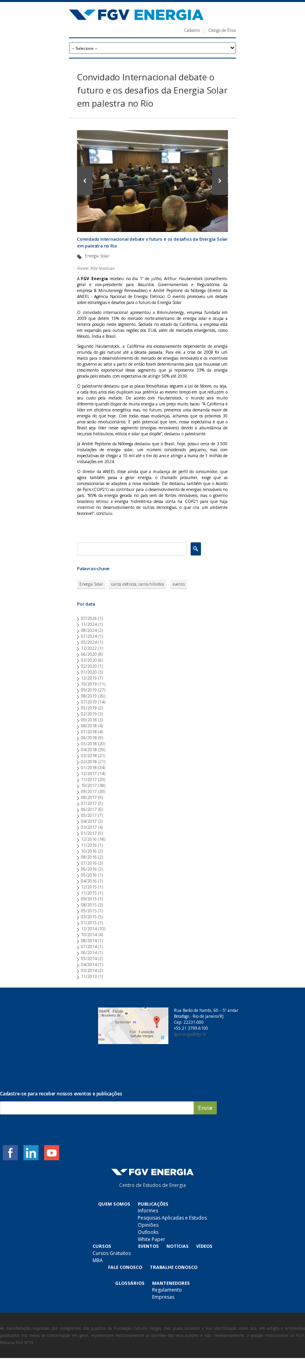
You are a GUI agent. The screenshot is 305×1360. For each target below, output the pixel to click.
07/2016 (89, 863)
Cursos (102, 1246)
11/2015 (89, 893)
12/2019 (89, 678)
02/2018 (89, 761)
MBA (98, 1260)
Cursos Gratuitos (112, 1253)
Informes (148, 1210)
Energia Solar (90, 584)
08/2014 (89, 940)
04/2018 (89, 749)
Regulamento (167, 1289)
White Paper (151, 1239)
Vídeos (204, 1246)
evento (179, 584)
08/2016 (89, 857)
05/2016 (89, 875)
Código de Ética (222, 30)
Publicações (153, 1204)
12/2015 (89, 887)
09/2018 (89, 720)
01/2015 (89, 923)
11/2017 (89, 779)
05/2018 (89, 743)
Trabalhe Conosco (173, 1267)
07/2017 (89, 803)
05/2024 (89, 642)
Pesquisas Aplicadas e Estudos (172, 1217)
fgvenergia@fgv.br (190, 1034)
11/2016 (89, 845)
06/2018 (89, 737)
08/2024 (89, 630)
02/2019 (89, 714)
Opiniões (148, 1225)
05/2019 (89, 708)
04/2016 (89, 881)
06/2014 (89, 952)
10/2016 (89, 851)
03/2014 (89, 970)
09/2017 (89, 791)
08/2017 (89, 797)
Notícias (177, 1246)
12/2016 (89, 839)
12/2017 (89, 773)
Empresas (163, 1297)
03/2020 (89, 660)
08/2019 (89, 696)
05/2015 (89, 911)
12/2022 (89, 648)
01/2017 (89, 833)
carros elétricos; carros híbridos (137, 584)
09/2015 (89, 899)
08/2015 (89, 905)
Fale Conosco (125, 1267)
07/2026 (89, 618)
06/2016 (89, 869)
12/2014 (89, 928)
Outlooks (148, 1232)
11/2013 (89, 976)
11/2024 (89, 624)
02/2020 (89, 666)
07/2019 (89, 702)
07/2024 (89, 636)
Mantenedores (171, 1283)
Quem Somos (114, 1204)
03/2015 (89, 917)
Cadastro (192, 30)
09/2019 (89, 690)
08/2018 (89, 726)
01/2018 (89, 767)
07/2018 (89, 732)
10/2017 (89, 785)
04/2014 (89, 964)
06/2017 (89, 809)
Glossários (130, 1283)
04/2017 (89, 821)
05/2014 (89, 958)
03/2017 (89, 827)
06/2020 (89, 654)
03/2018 (89, 755)
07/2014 (89, 946)
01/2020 (89, 672)
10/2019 (89, 684)
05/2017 (89, 815)
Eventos (148, 1246)
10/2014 (89, 934)
